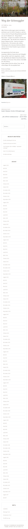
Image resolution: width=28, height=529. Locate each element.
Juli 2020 (5, 386)
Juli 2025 (5, 205)
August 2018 (5, 457)
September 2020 (7, 379)
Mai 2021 (5, 361)
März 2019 (5, 435)
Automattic (19, 526)
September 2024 (7, 236)
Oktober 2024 (6, 233)
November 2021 (6, 342)
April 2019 (5, 432)
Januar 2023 (5, 299)
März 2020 (5, 398)
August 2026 (6, 165)
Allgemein (8, 102)
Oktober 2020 (6, 376)
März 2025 (5, 218)
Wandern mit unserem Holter (9, 143)
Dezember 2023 (6, 264)
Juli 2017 (5, 497)
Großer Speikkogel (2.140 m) (9, 140)
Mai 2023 (5, 286)
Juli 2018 (5, 460)
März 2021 (5, 364)
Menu (23, 2)
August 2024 (6, 239)
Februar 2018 (6, 476)
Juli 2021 (5, 354)
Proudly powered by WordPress (14, 525)
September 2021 (6, 348)
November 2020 (6, 373)
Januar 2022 (5, 336)
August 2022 (6, 314)
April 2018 (5, 469)
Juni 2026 (5, 171)
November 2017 (6, 485)
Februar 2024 (6, 258)
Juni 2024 (5, 246)
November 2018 (6, 448)
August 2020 (6, 382)
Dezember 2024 (6, 227)
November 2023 (6, 267)
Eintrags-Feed (6, 512)
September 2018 (6, 454)
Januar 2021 (5, 367)
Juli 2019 (5, 423)
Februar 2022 (6, 333)
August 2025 (6, 202)
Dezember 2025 (6, 190)
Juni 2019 (5, 426)
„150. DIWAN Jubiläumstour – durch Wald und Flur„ (14, 117)
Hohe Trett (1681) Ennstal (9, 151)
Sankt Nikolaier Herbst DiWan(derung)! (13, 110)
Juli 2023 (5, 280)
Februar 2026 (6, 184)
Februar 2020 (6, 401)
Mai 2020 (5, 392)
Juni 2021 (5, 358)
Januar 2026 (5, 187)
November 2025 (6, 193)
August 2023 (6, 277)
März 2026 (5, 180)
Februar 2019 (6, 438)
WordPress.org (6, 518)
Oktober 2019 (6, 414)
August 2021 (5, 351)
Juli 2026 (5, 168)
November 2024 (6, 230)
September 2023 (6, 274)
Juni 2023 (5, 283)
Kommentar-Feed (7, 515)
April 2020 (5, 395)
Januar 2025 (5, 224)
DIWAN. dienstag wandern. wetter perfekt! (15, 2)
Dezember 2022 (6, 302)
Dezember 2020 (6, 370)
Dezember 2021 (6, 339)
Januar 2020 (5, 404)
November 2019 (6, 410)
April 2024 (5, 252)
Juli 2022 (5, 317)
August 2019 (5, 420)
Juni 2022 (5, 320)
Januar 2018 (5, 479)
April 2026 (5, 177)
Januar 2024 (5, 261)
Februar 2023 (6, 295)
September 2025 (6, 199)
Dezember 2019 (6, 407)
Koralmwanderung (7, 154)
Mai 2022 (5, 323)
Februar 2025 (6, 221)
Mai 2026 (5, 174)
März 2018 (5, 473)
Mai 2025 (5, 212)
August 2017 (5, 494)
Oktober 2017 (6, 488)
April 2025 (5, 215)
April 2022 (5, 326)
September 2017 (6, 491)
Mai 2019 (5, 429)
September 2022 (6, 311)
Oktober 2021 (6, 345)
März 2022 (5, 330)
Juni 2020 (5, 389)
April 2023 (5, 289)
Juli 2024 (5, 243)
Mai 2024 (5, 249)
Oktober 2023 (6, 271)
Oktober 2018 (6, 451)
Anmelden (5, 508)
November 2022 (6, 305)
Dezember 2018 (6, 445)
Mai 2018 (5, 466)
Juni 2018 (5, 463)
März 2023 (5, 292)
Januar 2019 (5, 441)
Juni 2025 (5, 208)
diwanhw (4, 27)
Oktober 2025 (6, 196)
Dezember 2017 (6, 482)
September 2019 (6, 417)
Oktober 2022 (6, 308)
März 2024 (5, 255)
